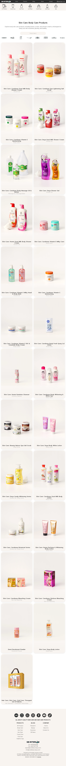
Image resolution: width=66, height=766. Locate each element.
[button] (60, 1)
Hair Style (20, 732)
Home (46, 726)
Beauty (33, 728)
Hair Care (20, 730)
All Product (20, 726)
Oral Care (20, 736)
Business (33, 730)
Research (33, 726)
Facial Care (20, 734)
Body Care (20, 728)
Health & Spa (20, 738)
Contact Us (46, 730)
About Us (45, 728)
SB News (33, 732)
